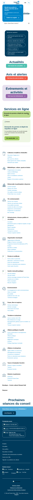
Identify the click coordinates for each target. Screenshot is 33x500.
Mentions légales (16, 485)
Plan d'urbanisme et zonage (14, 319)
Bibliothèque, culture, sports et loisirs (19, 167)
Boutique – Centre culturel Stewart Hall (14, 385)
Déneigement (11, 225)
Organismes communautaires (14, 208)
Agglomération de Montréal (14, 240)
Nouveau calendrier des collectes (15, 40)
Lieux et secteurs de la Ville (14, 318)
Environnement (12, 287)
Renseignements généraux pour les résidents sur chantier (19, 322)
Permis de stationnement (13, 262)
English (16, 494)
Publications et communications (15, 251)
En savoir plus (11, 138)
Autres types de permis (13, 266)
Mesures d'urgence (12, 282)
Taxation (9, 367)
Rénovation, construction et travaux (16, 260)
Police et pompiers (12, 280)
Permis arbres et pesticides (14, 258)
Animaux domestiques (13, 305)
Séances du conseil (12, 188)
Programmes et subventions (14, 210)
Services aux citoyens (13, 201)
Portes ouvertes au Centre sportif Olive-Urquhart (15, 53)
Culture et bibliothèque (13, 171)
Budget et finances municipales (15, 242)
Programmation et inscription (14, 170)
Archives (10, 341)
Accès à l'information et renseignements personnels (17, 333)
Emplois (9, 245)
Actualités (4, 446)
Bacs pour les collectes (13, 158)
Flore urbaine (11, 310)
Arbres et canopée (12, 292)
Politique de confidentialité (16, 487)
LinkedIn (27, 469)
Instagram (13, 473)
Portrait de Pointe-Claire (13, 378)
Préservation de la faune (13, 308)
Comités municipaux (12, 190)
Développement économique (14, 352)
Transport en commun (13, 231)
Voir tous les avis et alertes (15, 78)
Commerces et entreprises (14, 354)
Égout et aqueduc (12, 227)
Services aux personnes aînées (15, 203)
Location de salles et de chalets (15, 207)
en (25, 2)
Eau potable (10, 293)
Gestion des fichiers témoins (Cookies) (17, 490)
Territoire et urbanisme (14, 315)
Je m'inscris (8, 413)
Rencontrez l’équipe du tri (13, 155)
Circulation (10, 221)
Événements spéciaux (13, 358)
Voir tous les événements (15, 96)
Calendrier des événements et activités (12, 454)
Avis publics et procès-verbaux (15, 192)
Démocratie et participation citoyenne (19, 184)
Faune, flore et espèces (15, 302)
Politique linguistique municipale (15, 343)
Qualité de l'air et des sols (14, 295)
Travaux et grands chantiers (14, 232)
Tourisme (10, 380)
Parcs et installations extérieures (15, 175)
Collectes (10, 157)
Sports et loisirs (11, 173)
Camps (9, 177)
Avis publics (5, 449)
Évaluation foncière (12, 369)
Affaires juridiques (12, 335)
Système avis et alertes (13, 279)
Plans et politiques (12, 249)
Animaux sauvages (12, 306)
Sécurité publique (12, 273)
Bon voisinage (11, 212)
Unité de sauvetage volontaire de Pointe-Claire (18, 277)
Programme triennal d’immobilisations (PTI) (18, 244)
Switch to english (11, 17)
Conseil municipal (12, 186)
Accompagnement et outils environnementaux (18, 290)
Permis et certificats (12, 49)
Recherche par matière (13, 162)
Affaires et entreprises (14, 348)
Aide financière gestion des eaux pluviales (15, 36)
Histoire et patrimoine (14, 374)
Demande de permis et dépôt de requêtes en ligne (19, 223)
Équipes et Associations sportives (15, 179)
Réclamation (10, 337)
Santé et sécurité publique (15, 271)
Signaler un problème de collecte (10, 459)
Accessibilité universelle (13, 205)
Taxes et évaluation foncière (16, 363)
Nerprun (4, 390)
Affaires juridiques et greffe (16, 330)
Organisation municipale (15, 237)
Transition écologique (12, 297)
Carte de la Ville (6, 457)
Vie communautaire (13, 199)
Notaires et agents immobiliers (15, 365)
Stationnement (11, 229)
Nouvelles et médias (12, 247)
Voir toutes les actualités (15, 65)
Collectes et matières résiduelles (17, 152)
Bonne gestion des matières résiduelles (17, 160)
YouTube (24, 472)
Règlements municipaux (13, 339)
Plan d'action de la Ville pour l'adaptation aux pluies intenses (15, 45)
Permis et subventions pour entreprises (17, 264)
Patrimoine (10, 376)
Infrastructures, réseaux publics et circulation (18, 218)
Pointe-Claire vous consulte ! (14, 194)
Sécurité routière (11, 275)
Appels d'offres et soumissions (15, 350)
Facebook (10, 469)
